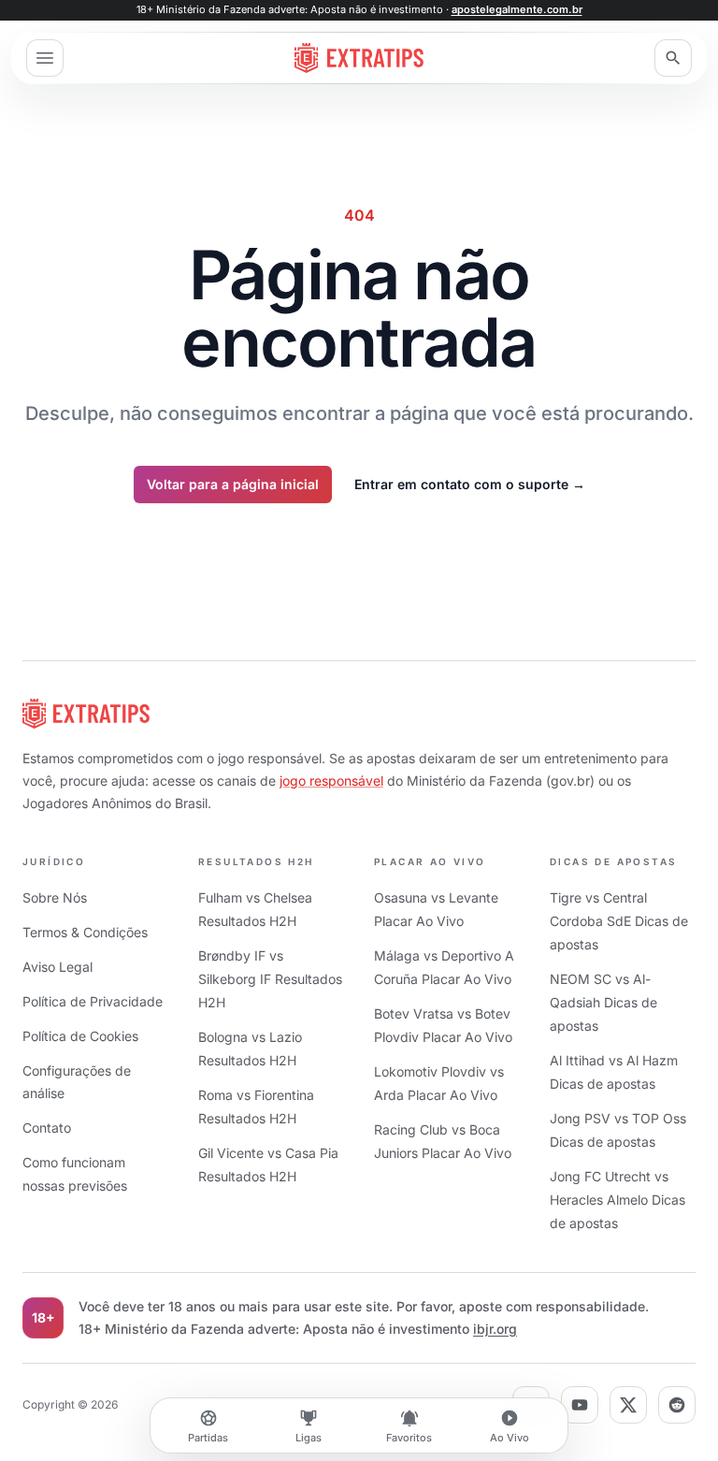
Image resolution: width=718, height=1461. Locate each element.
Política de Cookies (80, 1036)
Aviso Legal (57, 967)
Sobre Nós (54, 897)
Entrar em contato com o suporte (469, 484)
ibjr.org (495, 1329)
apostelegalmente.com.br (517, 9)
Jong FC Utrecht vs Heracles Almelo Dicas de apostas (617, 1199)
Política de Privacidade (92, 1001)
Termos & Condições (85, 932)
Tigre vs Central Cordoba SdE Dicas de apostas (619, 921)
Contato (46, 1128)
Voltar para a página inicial (233, 484)
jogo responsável (331, 780)
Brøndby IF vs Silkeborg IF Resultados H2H (270, 978)
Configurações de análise (76, 1082)
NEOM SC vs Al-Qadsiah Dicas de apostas (603, 1002)
